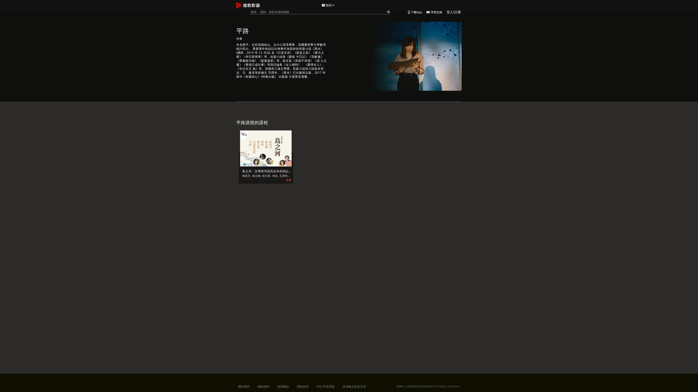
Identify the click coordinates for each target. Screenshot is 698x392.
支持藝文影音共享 (354, 387)
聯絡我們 (263, 387)
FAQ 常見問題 (326, 387)
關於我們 (244, 387)
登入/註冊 (454, 12)
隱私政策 (303, 387)
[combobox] (320, 12)
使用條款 (283, 387)
